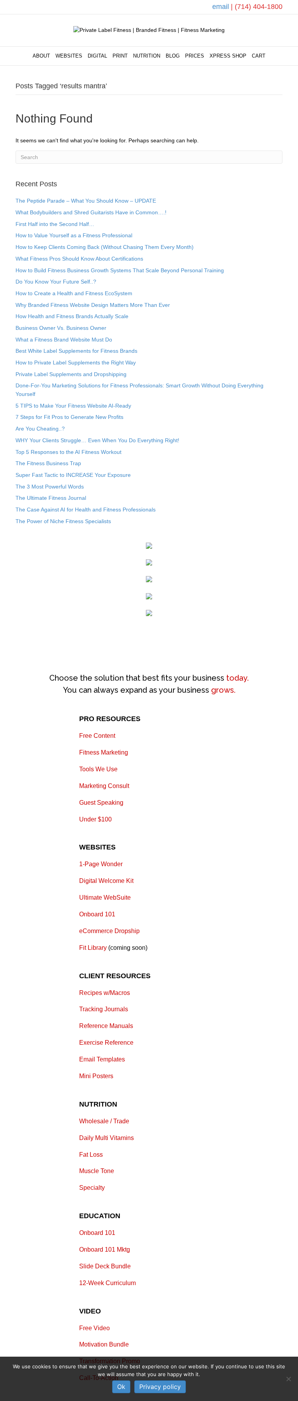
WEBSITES (68, 56)
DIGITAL (97, 56)
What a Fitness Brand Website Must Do (64, 339)
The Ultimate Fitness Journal (51, 498)
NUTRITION (146, 56)
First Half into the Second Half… (55, 224)
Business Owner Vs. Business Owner (61, 328)
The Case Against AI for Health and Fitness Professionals (86, 509)
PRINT (120, 56)
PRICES (194, 56)
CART (258, 56)
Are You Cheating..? (40, 429)
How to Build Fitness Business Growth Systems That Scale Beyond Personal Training (120, 270)
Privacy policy (160, 1386)
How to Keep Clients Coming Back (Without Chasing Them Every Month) (105, 247)
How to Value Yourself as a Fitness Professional (74, 235)
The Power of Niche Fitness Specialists (63, 521)
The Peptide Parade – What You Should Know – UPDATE (86, 201)
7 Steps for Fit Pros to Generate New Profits (69, 417)
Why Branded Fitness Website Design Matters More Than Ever (93, 305)
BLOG (173, 56)
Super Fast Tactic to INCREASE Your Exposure (73, 475)
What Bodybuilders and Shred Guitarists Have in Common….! (91, 212)
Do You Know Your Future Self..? (56, 281)
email (221, 7)
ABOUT (41, 56)
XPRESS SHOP (228, 56)
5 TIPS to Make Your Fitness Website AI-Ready (73, 406)
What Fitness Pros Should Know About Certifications (79, 259)
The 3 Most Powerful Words (50, 486)
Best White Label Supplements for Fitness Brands (76, 351)
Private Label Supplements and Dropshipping (71, 374)
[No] (288, 1379)
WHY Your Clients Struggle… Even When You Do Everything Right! (97, 440)
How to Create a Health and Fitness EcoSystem (74, 293)
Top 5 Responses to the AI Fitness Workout (68, 452)
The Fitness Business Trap (48, 463)
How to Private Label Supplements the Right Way (76, 362)
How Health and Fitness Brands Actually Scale (72, 316)
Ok (121, 1386)
